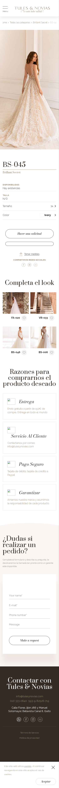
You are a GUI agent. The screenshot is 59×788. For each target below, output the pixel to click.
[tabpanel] (29, 89)
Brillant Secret (40, 22)
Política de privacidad (29, 738)
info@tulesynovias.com (20, 446)
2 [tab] (30, 144)
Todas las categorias (20, 22)
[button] (48, 215)
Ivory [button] (48, 215)
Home (4, 22)
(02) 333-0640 (18, 701)
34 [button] (52, 206)
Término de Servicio (29, 733)
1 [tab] (28, 144)
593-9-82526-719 (38, 701)
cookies (27, 766)
